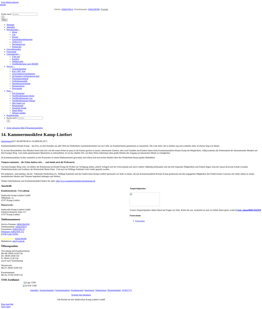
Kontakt (104, 9)
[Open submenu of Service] (14, 67)
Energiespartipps (62, 290)
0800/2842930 (254, 210)
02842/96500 (94, 9)
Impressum (89, 290)
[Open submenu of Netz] (12, 91)
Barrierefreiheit (114, 290)
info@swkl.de (18, 241)
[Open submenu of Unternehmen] (19, 54)
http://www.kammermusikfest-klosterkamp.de (75, 181)
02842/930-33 (19, 229)
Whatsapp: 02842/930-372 (12, 231)
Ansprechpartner (47, 290)
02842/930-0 (67, 9)
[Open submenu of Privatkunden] (19, 30)
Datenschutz (101, 290)
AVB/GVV (127, 290)
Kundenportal (77, 290)
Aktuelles (34, 290)
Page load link (7, 304)
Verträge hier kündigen (81, 295)
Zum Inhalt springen (10, 2)
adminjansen (6, 141)
